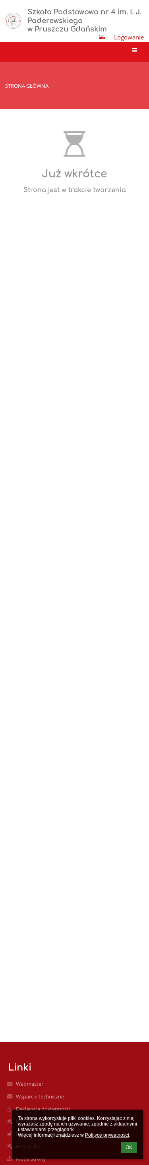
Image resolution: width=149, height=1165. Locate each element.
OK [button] (129, 1147)
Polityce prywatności (107, 1135)
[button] (102, 37)
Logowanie (129, 37)
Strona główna (26, 85)
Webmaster (29, 1083)
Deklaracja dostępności (43, 1108)
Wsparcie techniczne (40, 1096)
